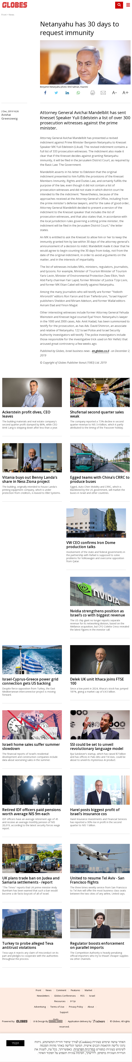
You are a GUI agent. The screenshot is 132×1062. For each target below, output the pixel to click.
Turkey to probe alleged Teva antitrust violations (27, 945)
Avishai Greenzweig (9, 116)
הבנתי (15, 1043)
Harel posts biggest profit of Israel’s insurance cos (95, 811)
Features (75, 990)
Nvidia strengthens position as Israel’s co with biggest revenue (97, 613)
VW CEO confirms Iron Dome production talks (90, 544)
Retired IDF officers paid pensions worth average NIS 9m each (31, 811)
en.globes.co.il (100, 351)
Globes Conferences (65, 995)
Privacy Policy (76, 1006)
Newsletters (43, 995)
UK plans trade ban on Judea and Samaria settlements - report (30, 880)
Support (64, 1012)
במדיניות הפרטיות (84, 1049)
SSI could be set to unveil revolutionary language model (96, 746)
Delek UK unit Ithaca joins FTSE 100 (97, 681)
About (91, 1006)
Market (88, 990)
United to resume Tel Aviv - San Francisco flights (97, 880)
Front (4, 14)
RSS (82, 995)
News (11, 14)
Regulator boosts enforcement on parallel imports (97, 945)
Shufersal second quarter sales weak (97, 414)
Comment (61, 990)
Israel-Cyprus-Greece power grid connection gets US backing (30, 681)
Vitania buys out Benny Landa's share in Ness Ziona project (29, 479)
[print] (92, 93)
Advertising (40, 1006)
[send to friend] (103, 93)
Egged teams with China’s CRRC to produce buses (100, 479)
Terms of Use (57, 1006)
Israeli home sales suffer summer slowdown (31, 746)
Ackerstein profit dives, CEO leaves (26, 414)
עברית (73, 1001)
